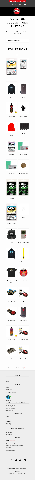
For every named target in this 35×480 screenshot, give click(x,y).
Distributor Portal (9, 425)
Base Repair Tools (23, 116)
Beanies (11, 135)
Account (14, 4)
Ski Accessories (11, 320)
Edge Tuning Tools (23, 173)
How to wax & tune (10, 407)
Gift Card (23, 217)
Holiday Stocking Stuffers (23, 242)
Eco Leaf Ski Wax (23, 154)
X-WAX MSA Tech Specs (10, 408)
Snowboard (8, 378)
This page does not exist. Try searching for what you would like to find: (17, 32)
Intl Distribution (9, 434)
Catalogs (8, 391)
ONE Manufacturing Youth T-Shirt (11, 281)
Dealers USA (8, 431)
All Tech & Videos (9, 410)
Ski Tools (12, 358)
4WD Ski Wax (11, 78)
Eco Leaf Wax (11, 173)
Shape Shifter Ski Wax (23, 281)
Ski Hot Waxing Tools (23, 339)
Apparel (11, 97)
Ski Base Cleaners (11, 339)
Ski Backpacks (23, 320)
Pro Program (8, 421)
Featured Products (11, 223)
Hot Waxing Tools (23, 261)
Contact (7, 416)
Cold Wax (11, 154)
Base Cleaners (12, 116)
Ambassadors (8, 389)
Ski (23, 301)
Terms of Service (22, 473)
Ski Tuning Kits (23, 358)
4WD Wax (23, 72)
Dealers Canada (9, 432)
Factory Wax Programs (11, 392)
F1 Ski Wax (11, 198)
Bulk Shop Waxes (23, 134)
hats (12, 242)
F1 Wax (23, 198)
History (7, 387)
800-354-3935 (12, 440)
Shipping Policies (9, 419)
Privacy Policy (12, 473)
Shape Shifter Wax (11, 301)
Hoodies (11, 261)
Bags (23, 97)
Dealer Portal (8, 423)
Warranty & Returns (10, 418)
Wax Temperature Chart (11, 405)
